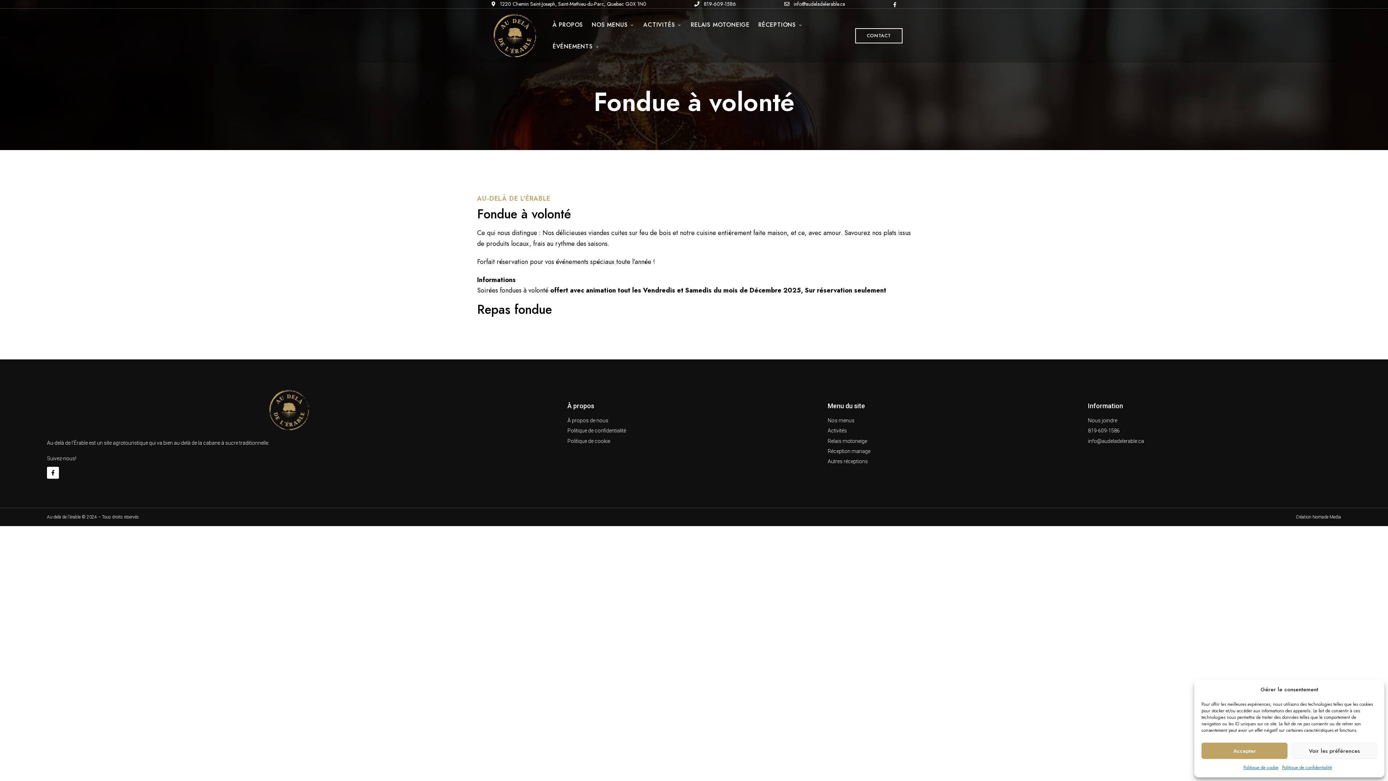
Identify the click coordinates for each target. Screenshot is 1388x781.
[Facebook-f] (53, 473)
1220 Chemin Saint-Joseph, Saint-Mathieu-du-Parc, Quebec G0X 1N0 (572, 4)
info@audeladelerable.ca (818, 4)
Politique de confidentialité (1307, 767)
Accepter (1244, 751)
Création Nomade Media (1318, 517)
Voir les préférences (1334, 751)
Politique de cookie (1260, 767)
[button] (879, 35)
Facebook (894, 4)
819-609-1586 (719, 4)
